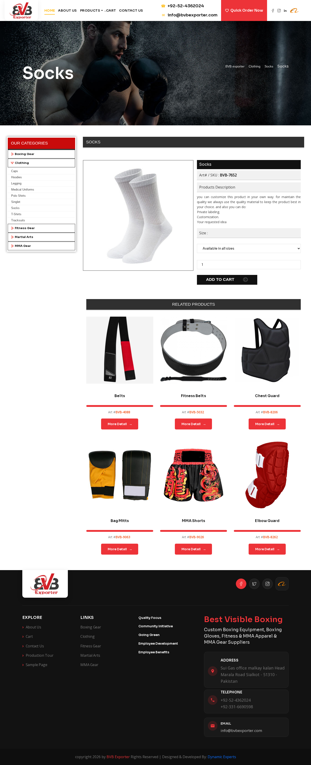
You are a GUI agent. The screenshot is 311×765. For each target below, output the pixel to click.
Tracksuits (18, 220)
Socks (15, 208)
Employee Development (158, 643)
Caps (14, 171)
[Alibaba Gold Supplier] (282, 583)
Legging (16, 183)
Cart (111, 10)
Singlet (15, 202)
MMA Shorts (193, 520)
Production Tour (38, 655)
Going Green (149, 635)
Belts (120, 395)
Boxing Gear (24, 154)
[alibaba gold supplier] (295, 10)
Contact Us (131, 10)
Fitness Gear (25, 228)
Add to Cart (220, 279)
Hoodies (16, 177)
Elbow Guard (267, 520)
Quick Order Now (246, 10)
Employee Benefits (153, 652)
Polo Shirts (18, 195)
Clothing (22, 163)
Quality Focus (149, 618)
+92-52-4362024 (182, 5)
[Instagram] (279, 10)
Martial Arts (24, 237)
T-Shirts (16, 214)
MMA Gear (23, 246)
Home (49, 10)
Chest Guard (267, 395)
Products (90, 10)
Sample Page (34, 664)
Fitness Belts (193, 395)
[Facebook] (273, 10)
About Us (67, 10)
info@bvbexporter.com (189, 15)
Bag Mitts (120, 520)
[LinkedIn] (285, 10)
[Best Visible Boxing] (21, 10)
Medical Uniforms (22, 189)
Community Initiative (155, 626)
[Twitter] (254, 584)
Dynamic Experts (222, 756)
